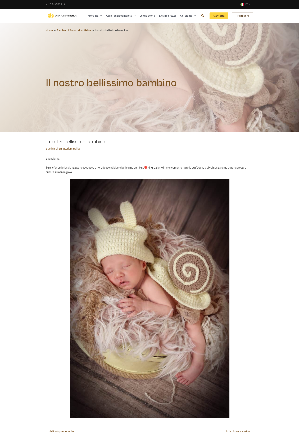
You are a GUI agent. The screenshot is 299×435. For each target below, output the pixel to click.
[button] (100, 16)
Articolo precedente (60, 431)
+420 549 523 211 (55, 4)
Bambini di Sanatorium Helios (63, 148)
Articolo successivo (239, 431)
